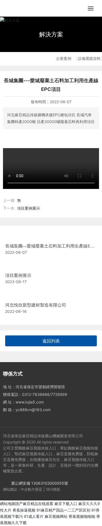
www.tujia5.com (30, 402)
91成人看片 (34, 516)
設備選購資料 (89, 59)
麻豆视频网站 (56, 516)
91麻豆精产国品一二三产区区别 (63, 510)
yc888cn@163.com (33, 409)
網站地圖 (7, 503)
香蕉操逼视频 (24, 510)
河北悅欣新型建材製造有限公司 (35, 305)
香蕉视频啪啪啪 (82, 516)
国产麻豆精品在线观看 (34, 503)
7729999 (59, 394)
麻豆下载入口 (65, 503)
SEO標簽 (53, 489)
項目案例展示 (28, 208)
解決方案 (51, 34)
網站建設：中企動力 (19, 489)
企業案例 (63, 59)
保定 (38, 489)
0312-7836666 (36, 394)
